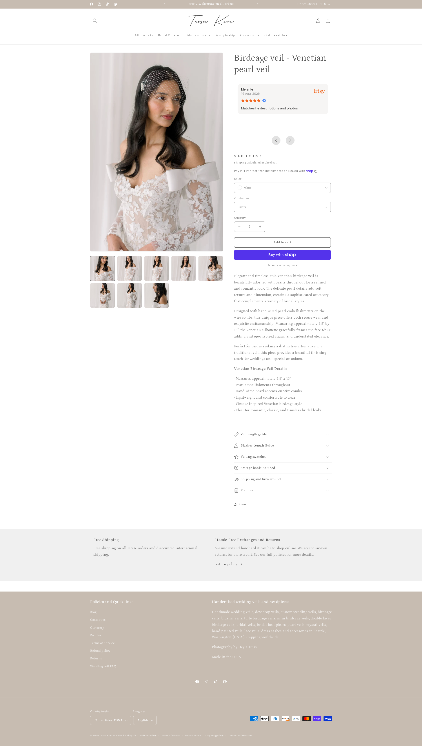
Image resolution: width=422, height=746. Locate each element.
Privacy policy (193, 735)
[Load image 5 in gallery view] (210, 268)
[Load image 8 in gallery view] (156, 295)
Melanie (247, 89)
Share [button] (242, 504)
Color (237, 179)
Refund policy (100, 651)
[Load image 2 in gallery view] (129, 268)
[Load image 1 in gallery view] (102, 268)
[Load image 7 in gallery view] (129, 295)
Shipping (240, 162)
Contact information (240, 735)
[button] (95, 20)
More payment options (282, 265)
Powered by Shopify (124, 736)
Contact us (98, 620)
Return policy (226, 564)
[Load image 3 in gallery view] (156, 268)
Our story (97, 628)
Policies (96, 635)
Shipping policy (214, 735)
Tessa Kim (106, 736)
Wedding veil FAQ (103, 666)
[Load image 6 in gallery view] (102, 295)
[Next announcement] (258, 4)
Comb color (241, 198)
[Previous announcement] (164, 4)
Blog (93, 612)
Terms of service (170, 735)
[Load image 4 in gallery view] (183, 268)
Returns (96, 659)
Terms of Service (102, 643)
